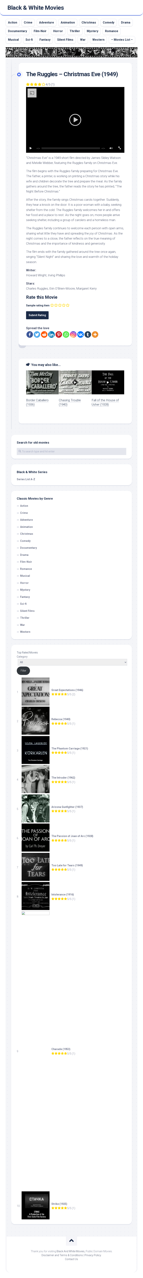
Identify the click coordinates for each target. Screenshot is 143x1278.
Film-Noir (40, 31)
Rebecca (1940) (60, 719)
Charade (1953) (60, 1049)
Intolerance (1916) (62, 894)
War (83, 39)
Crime (28, 22)
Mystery (92, 31)
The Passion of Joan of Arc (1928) (72, 836)
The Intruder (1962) (63, 777)
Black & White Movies (35, 7)
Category (22, 656)
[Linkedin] (51, 334)
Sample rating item (38, 305)
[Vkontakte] (80, 334)
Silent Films (65, 39)
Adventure (46, 22)
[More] (95, 334)
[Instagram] (73, 334)
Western (98, 39)
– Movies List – (122, 39)
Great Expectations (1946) (67, 690)
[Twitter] (37, 334)
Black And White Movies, (71, 1251)
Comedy (108, 22)
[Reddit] (44, 334)
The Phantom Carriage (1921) (69, 748)
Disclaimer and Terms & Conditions (62, 1255)
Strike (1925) (59, 1203)
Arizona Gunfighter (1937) (67, 806)
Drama (125, 22)
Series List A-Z (26, 479)
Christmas (89, 22)
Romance (111, 31)
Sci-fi (29, 39)
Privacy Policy (93, 1255)
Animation (68, 22)
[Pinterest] (58, 334)
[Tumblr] (88, 334)
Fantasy (44, 39)
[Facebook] (29, 334)
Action (12, 22)
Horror (58, 31)
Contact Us (71, 1259)
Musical (13, 39)
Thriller (75, 31)
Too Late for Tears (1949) (67, 865)
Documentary (17, 31)
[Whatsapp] (66, 334)
